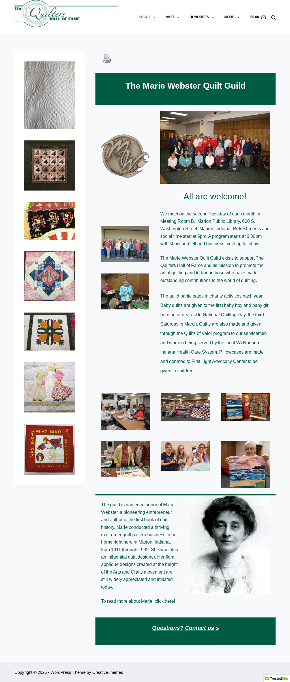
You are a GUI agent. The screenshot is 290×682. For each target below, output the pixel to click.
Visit (170, 17)
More (229, 17)
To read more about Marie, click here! (138, 601)
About (144, 17)
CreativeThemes (107, 672)
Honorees (199, 17)
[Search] (273, 17)
